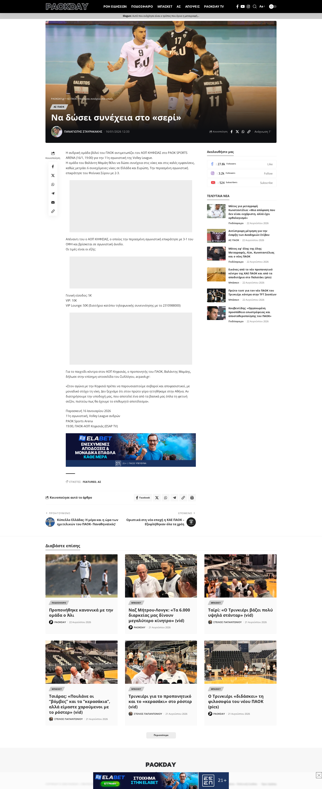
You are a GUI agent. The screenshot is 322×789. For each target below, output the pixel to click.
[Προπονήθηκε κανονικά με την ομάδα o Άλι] (81, 576)
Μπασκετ (136, 602)
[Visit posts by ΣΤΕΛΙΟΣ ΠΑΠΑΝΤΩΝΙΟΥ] (210, 622)
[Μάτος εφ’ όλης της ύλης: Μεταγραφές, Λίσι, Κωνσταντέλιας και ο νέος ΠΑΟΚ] (216, 254)
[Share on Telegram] (52, 193)
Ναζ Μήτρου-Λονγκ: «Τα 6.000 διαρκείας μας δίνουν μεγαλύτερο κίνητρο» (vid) (159, 615)
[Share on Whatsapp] (243, 132)
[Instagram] (248, 6)
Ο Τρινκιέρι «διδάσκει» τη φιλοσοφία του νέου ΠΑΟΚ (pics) (235, 701)
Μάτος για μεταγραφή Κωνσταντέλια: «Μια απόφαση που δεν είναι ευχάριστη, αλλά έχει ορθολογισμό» (251, 212)
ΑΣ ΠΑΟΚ (59, 106)
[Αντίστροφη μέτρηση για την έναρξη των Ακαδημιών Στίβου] (216, 236)
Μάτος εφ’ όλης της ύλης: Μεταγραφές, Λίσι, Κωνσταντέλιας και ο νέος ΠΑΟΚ (251, 252)
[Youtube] (242, 183)
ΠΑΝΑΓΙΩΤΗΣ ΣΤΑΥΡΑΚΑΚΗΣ (83, 131)
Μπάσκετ (233, 282)
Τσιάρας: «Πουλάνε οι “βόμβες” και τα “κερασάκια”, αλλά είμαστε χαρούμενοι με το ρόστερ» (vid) (79, 704)
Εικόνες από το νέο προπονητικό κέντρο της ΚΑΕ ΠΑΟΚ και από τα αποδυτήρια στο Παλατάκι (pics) (250, 273)
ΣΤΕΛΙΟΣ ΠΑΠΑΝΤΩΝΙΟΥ (227, 622)
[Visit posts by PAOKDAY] (51, 622)
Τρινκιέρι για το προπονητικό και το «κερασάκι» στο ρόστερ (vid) (160, 701)
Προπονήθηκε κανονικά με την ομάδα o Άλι (81, 612)
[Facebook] (237, 6)
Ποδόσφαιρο (236, 223)
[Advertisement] (131, 206)
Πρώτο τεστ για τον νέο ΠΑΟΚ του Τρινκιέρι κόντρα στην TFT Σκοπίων (252, 292)
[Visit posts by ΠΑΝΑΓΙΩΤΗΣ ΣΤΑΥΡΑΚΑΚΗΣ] (56, 131)
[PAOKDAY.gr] (67, 6)
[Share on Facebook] (231, 132)
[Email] (52, 202)
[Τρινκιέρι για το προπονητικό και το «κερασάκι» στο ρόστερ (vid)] (161, 662)
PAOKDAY (60, 622)
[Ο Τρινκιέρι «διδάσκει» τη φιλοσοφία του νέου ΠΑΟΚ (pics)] (240, 662)
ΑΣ (99, 482)
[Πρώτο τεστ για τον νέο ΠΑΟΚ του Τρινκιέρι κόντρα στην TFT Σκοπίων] (216, 295)
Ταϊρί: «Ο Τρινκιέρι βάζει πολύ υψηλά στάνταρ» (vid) (240, 612)
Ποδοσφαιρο (59, 602)
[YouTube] (243, 6)
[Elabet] (131, 450)
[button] (255, 6)
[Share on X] (237, 132)
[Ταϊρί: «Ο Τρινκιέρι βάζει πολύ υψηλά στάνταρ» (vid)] (240, 576)
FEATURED (89, 482)
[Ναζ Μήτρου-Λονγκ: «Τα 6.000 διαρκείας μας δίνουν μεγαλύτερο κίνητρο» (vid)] (161, 576)
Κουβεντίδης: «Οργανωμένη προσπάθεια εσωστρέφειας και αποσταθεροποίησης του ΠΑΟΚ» (250, 312)
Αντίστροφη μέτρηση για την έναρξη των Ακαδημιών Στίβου (248, 233)
